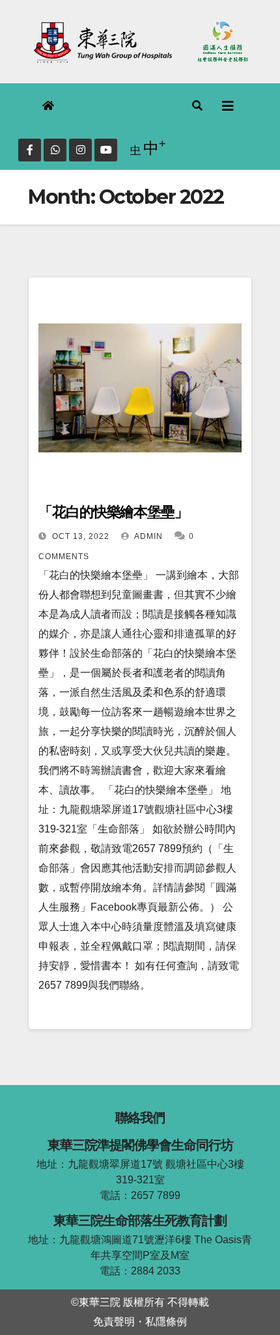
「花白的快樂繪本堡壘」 (113, 512)
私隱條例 (166, 1321)
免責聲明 (114, 1321)
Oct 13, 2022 (80, 536)
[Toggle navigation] (228, 106)
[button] (198, 105)
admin (147, 536)
